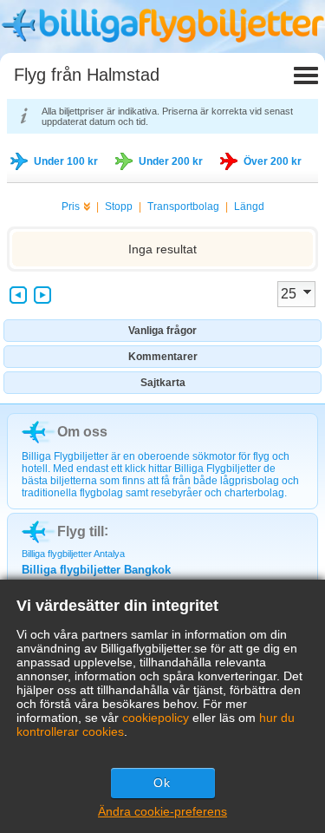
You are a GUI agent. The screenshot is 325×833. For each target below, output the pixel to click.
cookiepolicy (155, 718)
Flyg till (80, 531)
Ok (162, 783)
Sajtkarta (162, 383)
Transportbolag (183, 206)
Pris (71, 206)
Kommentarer (163, 357)
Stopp (119, 206)
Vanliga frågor (162, 331)
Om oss (82, 431)
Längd (249, 206)
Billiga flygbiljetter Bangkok (96, 569)
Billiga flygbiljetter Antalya (73, 553)
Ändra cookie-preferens (162, 811)
